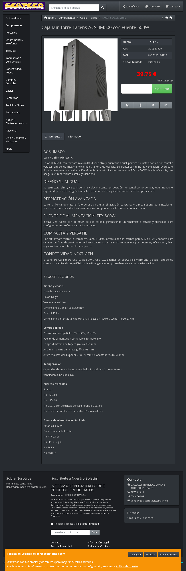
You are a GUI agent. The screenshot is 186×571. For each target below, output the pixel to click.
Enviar (95, 532)
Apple (9, 148)
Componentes (14, 25)
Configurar (135, 554)
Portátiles (11, 32)
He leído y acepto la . (76, 523)
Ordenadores (13, 18)
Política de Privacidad (87, 523)
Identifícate (132, 6)
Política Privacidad (61, 546)
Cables (9, 90)
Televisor (11, 50)
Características (53, 136)
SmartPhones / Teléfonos (14, 41)
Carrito (173, 6)
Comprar (162, 89)
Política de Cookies (127, 566)
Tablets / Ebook (15, 105)
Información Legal (98, 542)
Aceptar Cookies (168, 554)
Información (75, 136)
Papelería (11, 130)
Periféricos (12, 98)
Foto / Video (13, 112)
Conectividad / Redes (14, 70)
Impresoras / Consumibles (13, 59)
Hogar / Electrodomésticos (17, 121)
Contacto (154, 6)
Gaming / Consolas (11, 81)
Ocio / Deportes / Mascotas (16, 139)
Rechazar (150, 554)
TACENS (153, 42)
